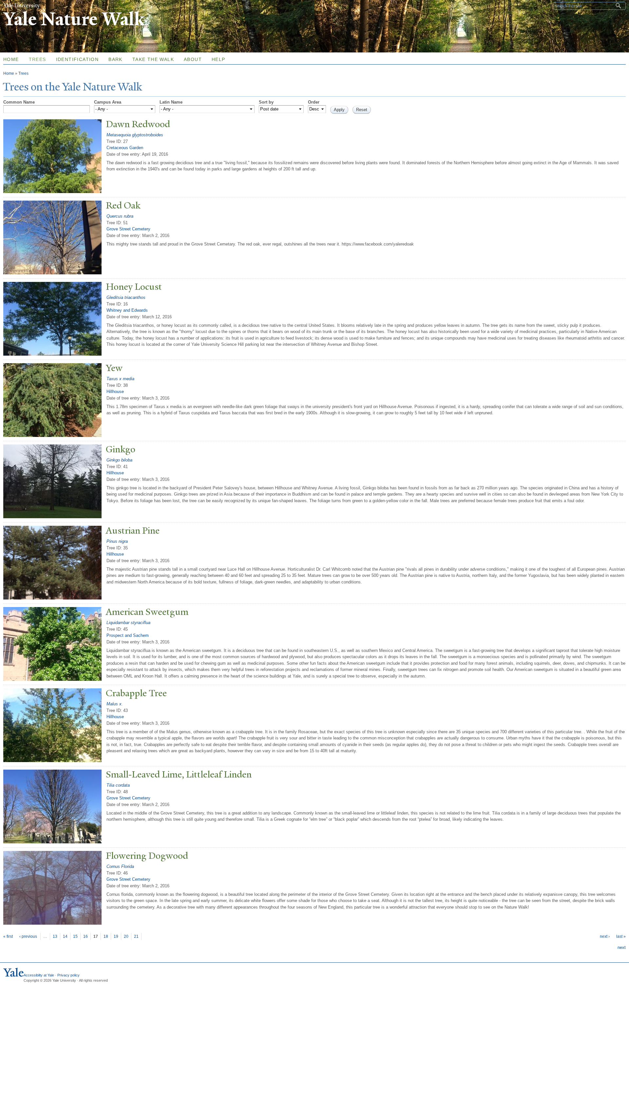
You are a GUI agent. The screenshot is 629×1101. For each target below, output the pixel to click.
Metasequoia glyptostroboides (134, 134)
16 (85, 936)
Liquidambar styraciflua (128, 622)
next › (605, 936)
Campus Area (107, 102)
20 (126, 936)
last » (621, 936)
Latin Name (171, 102)
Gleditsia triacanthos (125, 297)
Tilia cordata (118, 785)
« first (8, 936)
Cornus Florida (120, 866)
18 (106, 936)
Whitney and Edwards (127, 310)
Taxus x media (120, 378)
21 (136, 936)
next (622, 947)
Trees (37, 59)
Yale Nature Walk (73, 19)
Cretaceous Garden (124, 147)
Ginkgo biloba (119, 460)
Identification (77, 59)
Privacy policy (68, 975)
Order (313, 102)
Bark (115, 59)
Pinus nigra (117, 541)
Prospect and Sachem (127, 635)
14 (65, 936)
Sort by (266, 102)
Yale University (21, 5)
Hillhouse (115, 391)
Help (218, 59)
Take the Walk (153, 59)
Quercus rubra (119, 216)
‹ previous (28, 936)
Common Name (19, 102)
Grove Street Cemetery (128, 228)
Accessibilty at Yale (39, 975)
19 (116, 936)
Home (8, 73)
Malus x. (114, 703)
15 (75, 936)
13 (55, 936)
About (193, 59)
